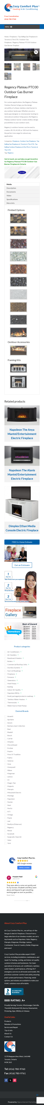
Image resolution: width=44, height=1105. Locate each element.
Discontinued (12, 745)
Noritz (9, 808)
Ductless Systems (13, 668)
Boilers (10, 661)
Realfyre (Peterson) (14, 824)
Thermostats (12, 702)
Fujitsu (9, 758)
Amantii (10, 716)
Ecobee (10, 748)
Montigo (10, 796)
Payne (9, 818)
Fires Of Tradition (14, 754)
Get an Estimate (22, 565)
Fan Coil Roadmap (14, 671)
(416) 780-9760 (10, 19)
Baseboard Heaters (14, 658)
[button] (7, 27)
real (8, 821)
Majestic (10, 786)
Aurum (9, 723)
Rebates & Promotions (12, 1024)
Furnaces (10, 677)
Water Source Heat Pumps (17, 706)
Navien (10, 802)
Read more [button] (11, 895)
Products (7, 1021)
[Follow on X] (10, 1080)
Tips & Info (8, 1030)
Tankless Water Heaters (16, 699)
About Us (7, 1033)
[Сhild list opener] (21, 651)
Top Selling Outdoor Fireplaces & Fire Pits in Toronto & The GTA (21, 147)
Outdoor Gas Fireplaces (28, 141)
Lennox (10, 777)
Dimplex (10, 742)
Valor (9, 840)
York (9, 843)
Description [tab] (11, 188)
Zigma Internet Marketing (26, 1102)
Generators (11, 680)
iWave (9, 770)
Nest (9, 805)
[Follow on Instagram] (14, 1080)
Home (6, 37)
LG (8, 780)
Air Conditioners (13, 652)
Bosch (9, 735)
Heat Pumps (11, 683)
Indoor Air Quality (14, 690)
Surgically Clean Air (14, 837)
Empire (10, 751)
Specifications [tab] (12, 199)
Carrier (10, 738)
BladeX (10, 732)
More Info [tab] (11, 203)
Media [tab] (9, 184)
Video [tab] (9, 195)
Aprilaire (10, 719)
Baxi (9, 729)
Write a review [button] (24, 868)
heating (10, 687)
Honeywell (11, 767)
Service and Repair (11, 1027)
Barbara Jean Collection (16, 726)
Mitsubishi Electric (14, 792)
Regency (10, 153)
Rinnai (9, 830)
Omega (10, 815)
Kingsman (11, 773)
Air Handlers (12, 655)
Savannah (10, 834)
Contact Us (8, 1037)
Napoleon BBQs (13, 693)
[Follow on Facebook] (6, 1080)
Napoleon (11, 799)
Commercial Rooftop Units (17, 664)
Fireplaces (13, 37)
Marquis (10, 789)
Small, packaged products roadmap (20, 696)
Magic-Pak (11, 783)
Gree (9, 764)
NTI (8, 811)
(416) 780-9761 (17, 1073)
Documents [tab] (11, 192)
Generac (10, 761)
